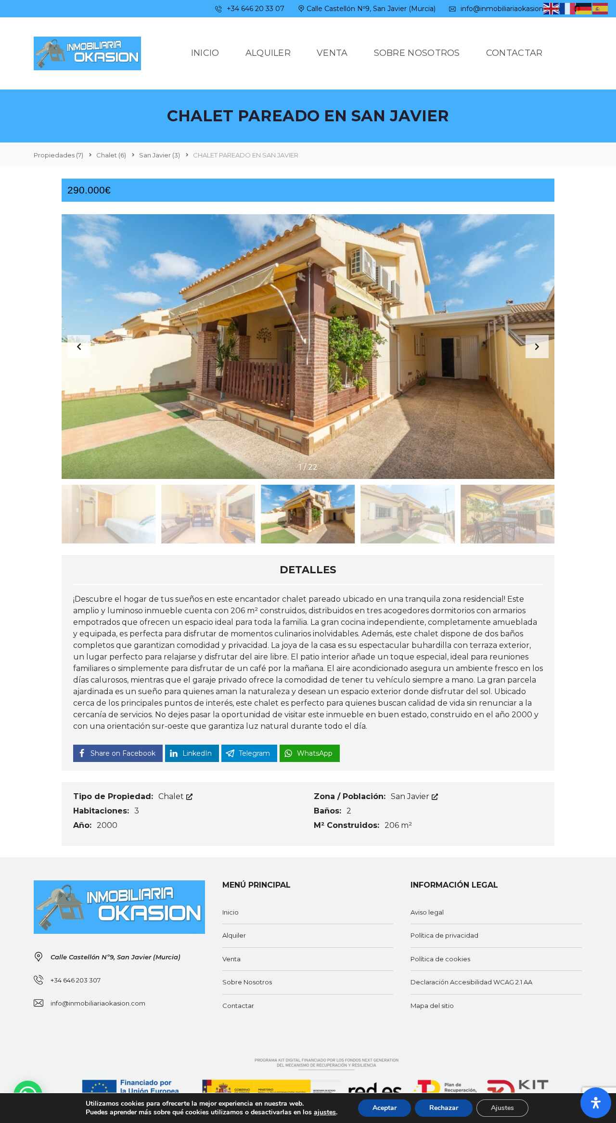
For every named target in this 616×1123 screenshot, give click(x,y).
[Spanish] (600, 8)
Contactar (238, 1005)
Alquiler (234, 935)
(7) (58, 155)
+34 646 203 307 (76, 980)
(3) (159, 155)
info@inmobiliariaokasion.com (509, 8)
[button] (537, 346)
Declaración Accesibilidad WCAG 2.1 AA (471, 982)
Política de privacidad (444, 935)
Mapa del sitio (432, 1005)
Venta (231, 959)
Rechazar (443, 1107)
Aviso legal (427, 912)
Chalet (172, 796)
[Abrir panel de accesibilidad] (595, 1102)
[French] (568, 8)
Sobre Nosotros (247, 982)
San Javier (411, 796)
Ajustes (502, 1107)
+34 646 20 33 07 (254, 8)
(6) (111, 155)
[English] (551, 8)
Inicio (230, 912)
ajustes (325, 1112)
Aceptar (384, 1107)
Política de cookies (440, 959)
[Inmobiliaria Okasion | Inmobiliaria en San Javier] (87, 53)
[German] (584, 8)
